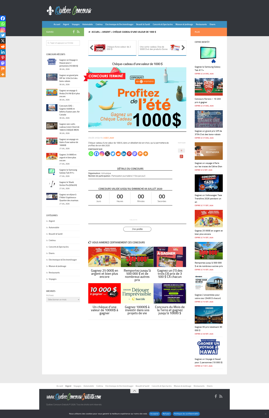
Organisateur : (94, 173)
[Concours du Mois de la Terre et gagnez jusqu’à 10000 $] (170, 293)
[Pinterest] (129, 153)
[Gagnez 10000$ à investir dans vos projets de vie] (137, 293)
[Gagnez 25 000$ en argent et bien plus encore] (104, 257)
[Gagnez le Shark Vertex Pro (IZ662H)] (51, 184)
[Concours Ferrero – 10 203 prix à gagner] (209, 87)
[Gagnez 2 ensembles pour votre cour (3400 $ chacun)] (209, 283)
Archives (50, 295)
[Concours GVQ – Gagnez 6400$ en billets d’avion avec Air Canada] (51, 107)
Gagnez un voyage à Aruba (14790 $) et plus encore (69, 93)
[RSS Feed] (78, 32)
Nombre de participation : (99, 176)
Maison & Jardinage (184, 24)
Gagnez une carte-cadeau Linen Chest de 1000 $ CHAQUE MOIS (69, 127)
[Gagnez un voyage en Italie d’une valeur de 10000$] (51, 141)
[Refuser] (265, 413)
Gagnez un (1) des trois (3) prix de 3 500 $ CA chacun (169, 273)
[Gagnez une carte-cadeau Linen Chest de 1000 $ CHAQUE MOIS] (51, 125)
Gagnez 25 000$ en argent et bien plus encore (104, 273)
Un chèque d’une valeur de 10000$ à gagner (104, 310)
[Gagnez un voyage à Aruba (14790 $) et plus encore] (51, 92)
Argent (66, 24)
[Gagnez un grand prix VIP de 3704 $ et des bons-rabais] (51, 77)
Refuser (166, 414)
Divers (212, 24)
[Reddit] (118, 153)
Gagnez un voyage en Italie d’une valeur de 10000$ (68, 142)
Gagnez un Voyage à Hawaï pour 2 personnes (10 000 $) (68, 63)
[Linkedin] (123, 153)
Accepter (154, 414)
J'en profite (137, 229)
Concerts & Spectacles (163, 24)
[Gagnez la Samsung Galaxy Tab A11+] (51, 171)
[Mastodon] (134, 153)
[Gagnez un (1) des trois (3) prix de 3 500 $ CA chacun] (170, 257)
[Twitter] (112, 153)
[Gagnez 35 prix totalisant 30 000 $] (209, 315)
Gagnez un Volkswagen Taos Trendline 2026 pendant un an (208, 198)
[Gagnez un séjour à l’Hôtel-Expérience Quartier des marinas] (51, 196)
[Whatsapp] (91, 153)
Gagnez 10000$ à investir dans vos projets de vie (137, 310)
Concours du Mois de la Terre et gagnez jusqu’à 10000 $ (170, 310)
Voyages (76, 24)
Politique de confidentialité (186, 414)
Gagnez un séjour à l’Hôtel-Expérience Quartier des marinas (68, 197)
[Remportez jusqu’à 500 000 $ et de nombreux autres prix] (137, 257)
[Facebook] (96, 153)
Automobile (87, 24)
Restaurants (201, 24)
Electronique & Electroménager (119, 24)
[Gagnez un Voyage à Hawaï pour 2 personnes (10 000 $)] (51, 61)
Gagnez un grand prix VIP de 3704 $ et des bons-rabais (68, 78)
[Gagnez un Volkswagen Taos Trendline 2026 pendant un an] (209, 183)
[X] (107, 153)
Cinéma (99, 24)
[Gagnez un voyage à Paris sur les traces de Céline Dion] (209, 151)
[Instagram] (101, 153)
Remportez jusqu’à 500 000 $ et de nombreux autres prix (137, 275)
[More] (145, 153)
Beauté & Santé (143, 24)
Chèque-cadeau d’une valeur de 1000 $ (137, 64)
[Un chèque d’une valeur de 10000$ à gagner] (104, 293)
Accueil (57, 24)
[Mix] (140, 153)
